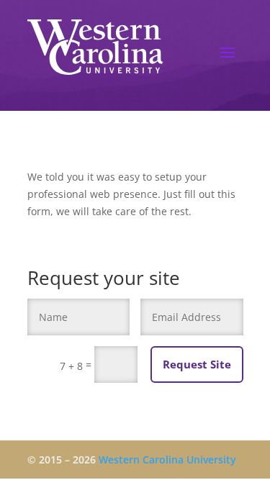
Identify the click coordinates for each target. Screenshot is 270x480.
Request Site (197, 364)
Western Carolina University (167, 459)
